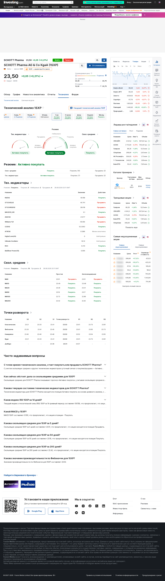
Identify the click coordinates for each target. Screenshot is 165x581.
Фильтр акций (99, 7)
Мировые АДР (63, 10)
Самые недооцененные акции (125, 238)
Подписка (100, 75)
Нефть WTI (117, 92)
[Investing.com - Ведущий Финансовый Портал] (13, 2)
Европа (91, 10)
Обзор (7, 94)
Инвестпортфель (120, 509)
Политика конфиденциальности (126, 575)
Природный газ (119, 111)
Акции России (30, 10)
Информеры (118, 513)
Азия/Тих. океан (111, 10)
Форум (75, 94)
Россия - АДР (74, 10)
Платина (116, 103)
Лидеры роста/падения (125, 124)
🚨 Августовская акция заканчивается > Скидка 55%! (103, 2)
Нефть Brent (118, 88)
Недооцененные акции (152, 10)
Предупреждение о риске (151, 575)
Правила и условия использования (98, 575)
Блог (115, 499)
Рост (131, 131)
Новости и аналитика (34, 94)
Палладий (117, 107)
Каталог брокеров (122, 172)
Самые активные (119, 131)
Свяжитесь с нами (148, 509)
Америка (84, 10)
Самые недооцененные (121, 246)
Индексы (126, 61)
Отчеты (51, 94)
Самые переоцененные (141, 246)
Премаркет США (51, 10)
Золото (116, 96)
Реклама (144, 504)
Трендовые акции (122, 198)
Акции (8, 10)
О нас (143, 499)
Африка (121, 10)
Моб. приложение (120, 504)
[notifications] (155, 2)
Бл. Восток (100, 10)
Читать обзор (148, 186)
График (16, 94)
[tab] (18, 116)
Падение (139, 131)
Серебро (116, 99)
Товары (135, 61)
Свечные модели (28, 100)
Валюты (116, 61)
